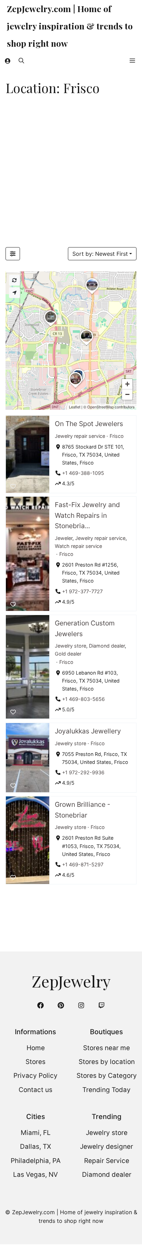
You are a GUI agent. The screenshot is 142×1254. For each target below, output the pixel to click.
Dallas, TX (35, 1147)
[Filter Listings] (13, 253)
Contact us (35, 1090)
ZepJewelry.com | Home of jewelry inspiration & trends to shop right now (70, 26)
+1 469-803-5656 (83, 699)
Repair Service (106, 1161)
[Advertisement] (71, 172)
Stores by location (107, 1062)
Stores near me (106, 1048)
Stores (35, 1062)
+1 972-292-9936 (83, 772)
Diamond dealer (107, 646)
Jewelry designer (106, 1147)
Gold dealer (68, 654)
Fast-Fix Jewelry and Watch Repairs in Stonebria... (87, 515)
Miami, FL (36, 1133)
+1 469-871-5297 (82, 864)
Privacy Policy (35, 1076)
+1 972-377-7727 (82, 591)
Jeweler (63, 538)
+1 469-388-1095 (83, 473)
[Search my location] (14, 292)
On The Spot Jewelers (89, 423)
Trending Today (106, 1090)
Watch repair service (78, 546)
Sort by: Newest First (100, 253)
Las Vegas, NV (35, 1175)
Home (36, 1048)
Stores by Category (107, 1076)
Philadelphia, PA (36, 1161)
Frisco (117, 436)
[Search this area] (14, 280)
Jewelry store (70, 646)
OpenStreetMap (100, 406)
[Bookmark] (13, 486)
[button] (21, 60)
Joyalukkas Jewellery (88, 731)
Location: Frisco (53, 87)
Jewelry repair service (80, 436)
